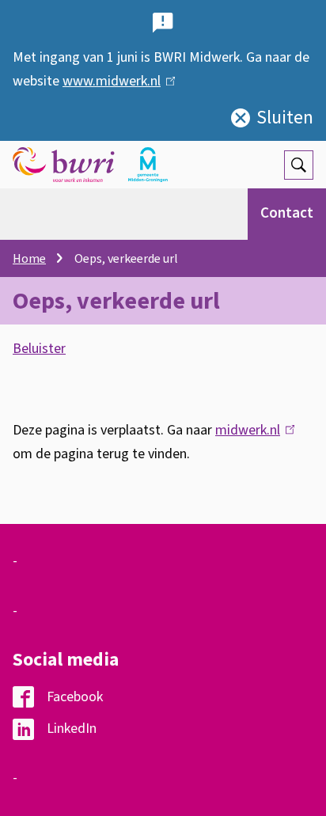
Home (29, 259)
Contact (286, 213)
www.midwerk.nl (115, 81)
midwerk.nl (251, 430)
